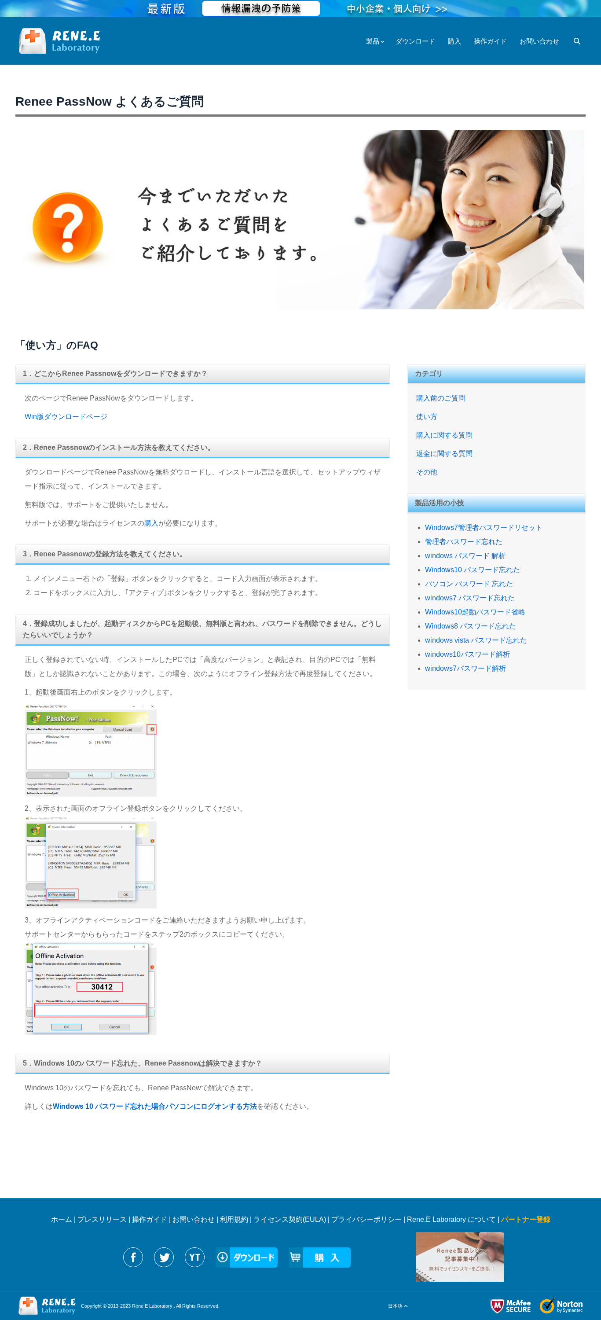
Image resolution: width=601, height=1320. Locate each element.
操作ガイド (149, 1219)
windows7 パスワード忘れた (470, 598)
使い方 (426, 416)
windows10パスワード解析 (467, 654)
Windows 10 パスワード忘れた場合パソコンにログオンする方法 (155, 1106)
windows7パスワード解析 (465, 668)
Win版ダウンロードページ (66, 416)
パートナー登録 (525, 1219)
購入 (151, 523)
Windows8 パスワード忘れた (470, 626)
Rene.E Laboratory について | (454, 1219)
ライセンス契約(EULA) (289, 1219)
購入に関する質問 (444, 435)
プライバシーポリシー (366, 1219)
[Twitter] (164, 1257)
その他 (426, 472)
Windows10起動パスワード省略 (475, 612)
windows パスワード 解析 (465, 555)
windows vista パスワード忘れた (476, 640)
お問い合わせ (193, 1219)
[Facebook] (133, 1257)
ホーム (61, 1219)
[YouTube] (195, 1257)
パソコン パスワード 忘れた (469, 584)
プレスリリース (102, 1219)
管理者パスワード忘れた (463, 541)
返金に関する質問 (444, 453)
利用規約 (234, 1219)
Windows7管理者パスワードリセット (483, 527)
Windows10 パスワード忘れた (472, 570)
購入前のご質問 (440, 398)
